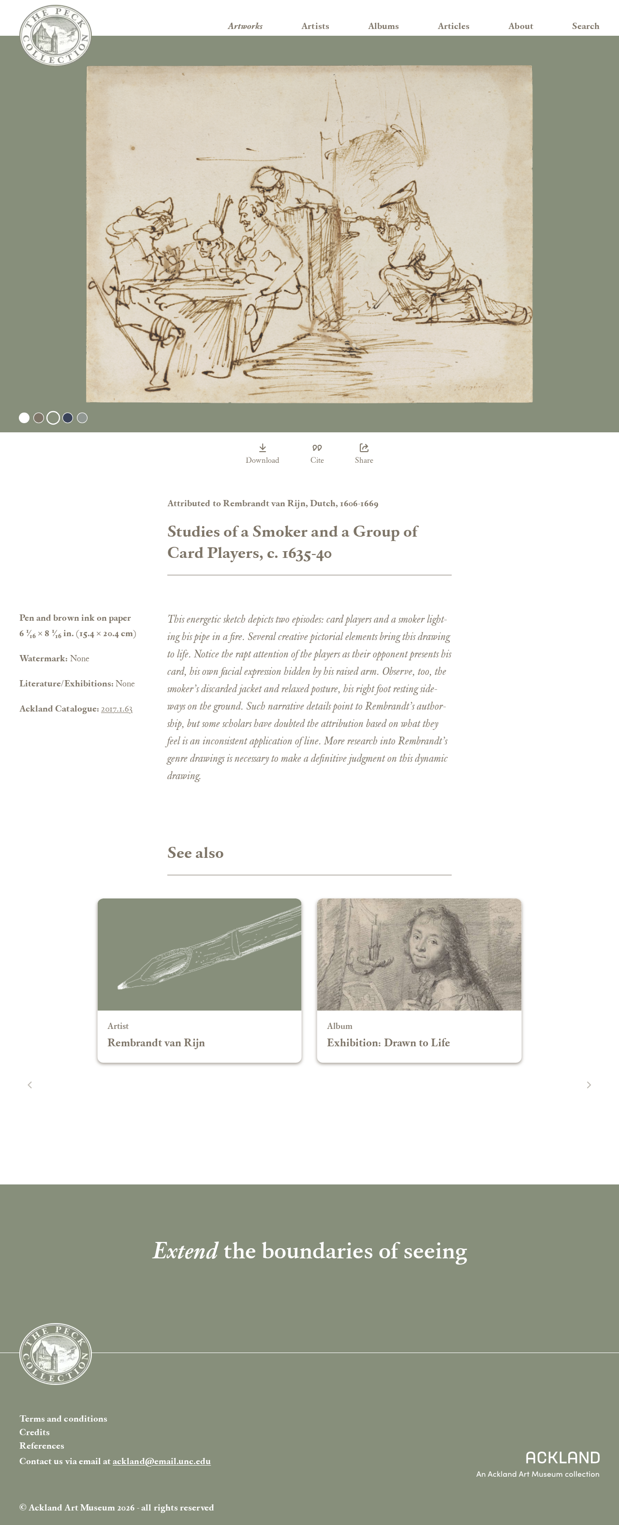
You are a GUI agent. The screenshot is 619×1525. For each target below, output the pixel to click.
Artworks (245, 25)
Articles (454, 25)
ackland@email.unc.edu (162, 1461)
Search (586, 25)
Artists (315, 25)
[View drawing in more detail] (309, 234)
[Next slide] (589, 1085)
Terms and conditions (63, 1418)
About (520, 25)
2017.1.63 (117, 708)
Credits (34, 1432)
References (42, 1445)
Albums (383, 25)
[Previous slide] (30, 1085)
